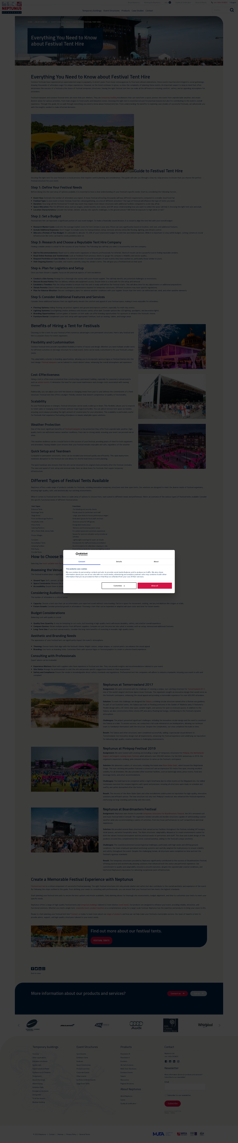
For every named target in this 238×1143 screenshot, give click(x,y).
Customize (118, 585)
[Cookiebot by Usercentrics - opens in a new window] (77, 554)
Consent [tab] (81, 561)
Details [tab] (119, 561)
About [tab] (156, 561)
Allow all (154, 585)
